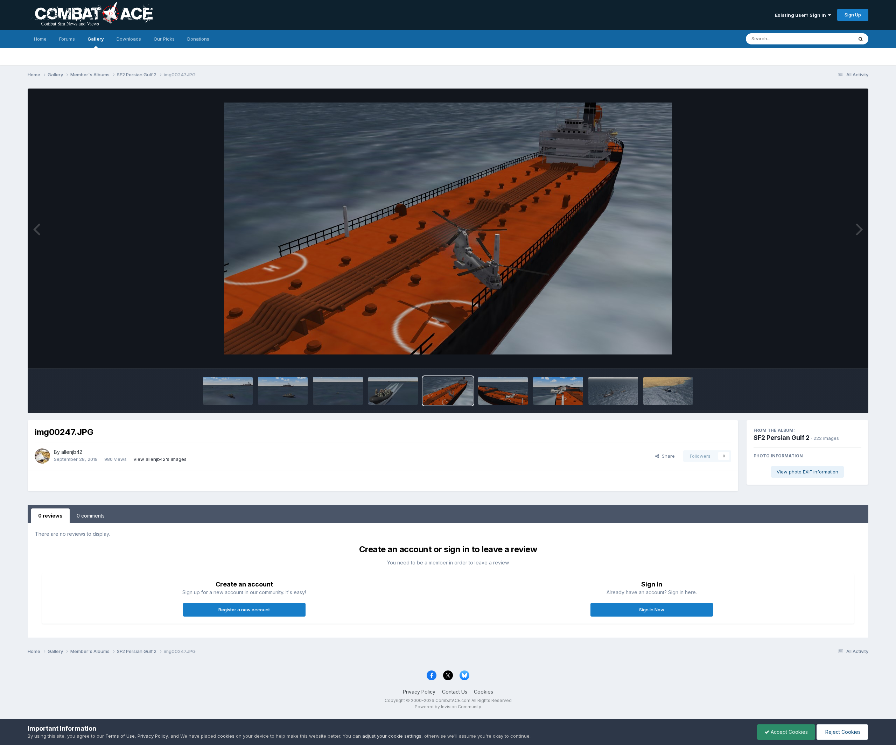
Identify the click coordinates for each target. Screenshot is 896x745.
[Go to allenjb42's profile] (42, 456)
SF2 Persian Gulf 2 (782, 437)
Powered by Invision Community (448, 706)
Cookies (483, 692)
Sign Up (853, 14)
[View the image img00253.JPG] (338, 391)
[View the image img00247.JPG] (448, 391)
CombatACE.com (452, 700)
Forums (67, 39)
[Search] (860, 38)
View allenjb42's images (160, 459)
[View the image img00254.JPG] (283, 391)
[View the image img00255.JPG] (228, 391)
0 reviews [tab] (50, 516)
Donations (198, 39)
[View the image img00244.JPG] (613, 391)
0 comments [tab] (91, 516)
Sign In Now (651, 609)
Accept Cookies (788, 732)
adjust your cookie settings (391, 736)
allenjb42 (71, 452)
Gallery (96, 39)
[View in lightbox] (448, 228)
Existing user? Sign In (801, 15)
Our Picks (164, 39)
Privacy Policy (419, 692)
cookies (225, 736)
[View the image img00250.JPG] (393, 391)
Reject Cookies (842, 732)
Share (667, 456)
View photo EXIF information (807, 472)
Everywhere (831, 38)
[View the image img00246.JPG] (503, 391)
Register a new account (244, 609)
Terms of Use (120, 736)
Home (40, 39)
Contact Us (454, 692)
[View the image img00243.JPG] (668, 391)
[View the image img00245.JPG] (558, 391)
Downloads (129, 39)
